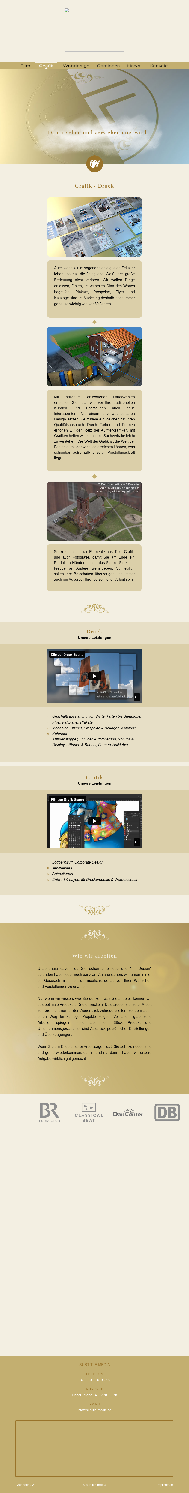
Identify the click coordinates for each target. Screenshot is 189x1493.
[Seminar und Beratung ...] (108, 65)
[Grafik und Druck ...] (46, 65)
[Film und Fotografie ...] (25, 65)
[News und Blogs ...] (134, 65)
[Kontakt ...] (159, 65)
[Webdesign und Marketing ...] (76, 65)
